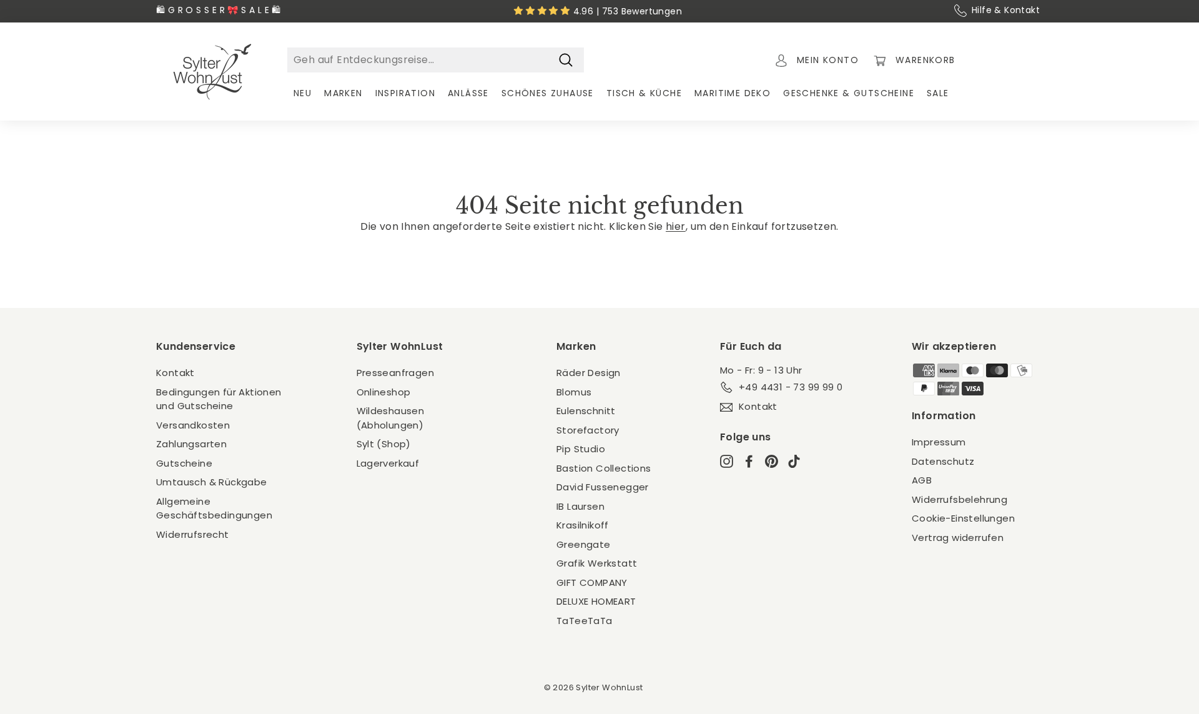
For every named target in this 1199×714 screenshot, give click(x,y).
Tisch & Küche (644, 93)
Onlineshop (384, 392)
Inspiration (405, 93)
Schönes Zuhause (547, 93)
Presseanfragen (396, 372)
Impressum (939, 442)
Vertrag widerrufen (958, 537)
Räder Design (588, 372)
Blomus (573, 392)
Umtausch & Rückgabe (211, 481)
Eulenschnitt (586, 410)
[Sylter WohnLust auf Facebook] (749, 461)
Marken (343, 93)
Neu (303, 93)
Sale (938, 93)
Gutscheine (184, 463)
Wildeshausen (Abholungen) (391, 418)
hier (676, 226)
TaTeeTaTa (584, 620)
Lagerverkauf (388, 463)
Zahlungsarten (191, 443)
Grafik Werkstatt (596, 563)
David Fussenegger (602, 486)
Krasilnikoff (582, 525)
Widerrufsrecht (192, 534)
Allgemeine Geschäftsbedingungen (214, 508)
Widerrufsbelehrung (959, 499)
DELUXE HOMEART (596, 601)
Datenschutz (943, 461)
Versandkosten (193, 425)
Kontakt (175, 372)
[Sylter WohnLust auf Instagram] (726, 461)
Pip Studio (580, 448)
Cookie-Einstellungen (963, 518)
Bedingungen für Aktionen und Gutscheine (219, 399)
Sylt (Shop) (384, 443)
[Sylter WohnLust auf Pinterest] (771, 461)
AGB (922, 480)
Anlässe (468, 93)
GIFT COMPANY (592, 582)
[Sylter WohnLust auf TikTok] (794, 461)
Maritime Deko (732, 93)
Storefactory (587, 430)
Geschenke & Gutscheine (848, 93)
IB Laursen (580, 506)
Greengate (583, 544)
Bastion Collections (603, 468)
